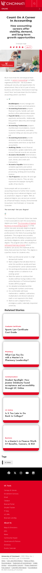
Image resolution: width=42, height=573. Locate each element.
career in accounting (19, 80)
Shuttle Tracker (9, 507)
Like (27, 47)
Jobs (5, 531)
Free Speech (6, 568)
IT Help (6, 511)
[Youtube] (27, 473)
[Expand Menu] (39, 9)
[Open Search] (34, 3)
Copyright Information (19, 568)
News (6, 534)
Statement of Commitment (22, 563)
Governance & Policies (12, 541)
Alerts (3, 561)
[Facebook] (9, 473)
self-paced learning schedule (15, 245)
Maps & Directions (10, 527)
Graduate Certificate (13, 326)
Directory (7, 545)
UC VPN (6, 514)
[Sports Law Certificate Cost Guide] (21, 319)
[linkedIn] (33, 473)
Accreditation (32, 568)
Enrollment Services (11, 494)
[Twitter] (15, 473)
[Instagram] (21, 473)
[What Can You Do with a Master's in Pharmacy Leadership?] (21, 345)
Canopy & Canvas (10, 490)
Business (8, 438)
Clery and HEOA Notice (15, 561)
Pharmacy (9, 351)
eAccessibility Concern (15, 565)
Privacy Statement (31, 565)
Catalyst (7, 501)
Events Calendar (10, 548)
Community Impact (10, 538)
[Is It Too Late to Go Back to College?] (21, 402)
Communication (11, 377)
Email (6, 497)
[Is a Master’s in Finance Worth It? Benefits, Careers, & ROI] (21, 430)
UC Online (9, 410)
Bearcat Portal (9, 504)
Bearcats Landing (10, 518)
